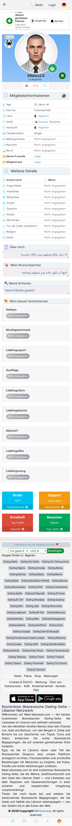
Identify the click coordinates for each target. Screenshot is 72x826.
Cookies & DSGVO (21, 682)
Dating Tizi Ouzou (57, 663)
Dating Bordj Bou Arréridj (35, 580)
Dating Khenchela (52, 606)
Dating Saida (14, 644)
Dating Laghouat (16, 612)
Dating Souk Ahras (32, 650)
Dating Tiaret (36, 656)
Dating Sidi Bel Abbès (53, 644)
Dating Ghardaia (35, 599)
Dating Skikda (11, 650)
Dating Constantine (56, 586)
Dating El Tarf (15, 599)
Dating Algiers (17, 567)
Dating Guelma (56, 599)
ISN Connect (42, 811)
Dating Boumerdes (15, 586)
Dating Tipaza (13, 663)
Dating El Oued (56, 593)
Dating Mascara (56, 612)
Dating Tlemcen (36, 669)
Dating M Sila (36, 612)
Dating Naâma (17, 625)
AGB (26, 686)
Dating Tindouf (55, 656)
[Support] (59, 821)
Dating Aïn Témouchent (55, 561)
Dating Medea (15, 618)
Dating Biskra (54, 574)
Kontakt (61, 686)
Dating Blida (11, 580)
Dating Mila (32, 618)
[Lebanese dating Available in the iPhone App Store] (23, 696)
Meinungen (51, 676)
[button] (4, 4)
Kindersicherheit (42, 686)
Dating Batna (55, 567)
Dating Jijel (32, 606)
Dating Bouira (59, 580)
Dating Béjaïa (36, 574)
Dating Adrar (10, 561)
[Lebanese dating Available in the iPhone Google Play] (49, 696)
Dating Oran (56, 625)
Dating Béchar (18, 574)
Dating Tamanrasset (57, 650)
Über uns (55, 682)
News (17, 676)
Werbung (41, 682)
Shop (37, 676)
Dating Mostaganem (53, 618)
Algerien (43, 115)
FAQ (36, 690)
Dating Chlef (36, 586)
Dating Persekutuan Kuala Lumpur (25, 637)
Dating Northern (37, 625)
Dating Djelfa (15, 593)
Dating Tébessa (17, 656)
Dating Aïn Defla (30, 561)
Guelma (43, 121)
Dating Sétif (31, 644)
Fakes (28, 676)
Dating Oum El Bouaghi (46, 631)
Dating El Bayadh (35, 593)
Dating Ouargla (21, 631)
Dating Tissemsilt (33, 663)
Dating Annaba (36, 567)
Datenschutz (13, 686)
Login (52, 5)
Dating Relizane (57, 637)
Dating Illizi (16, 606)
